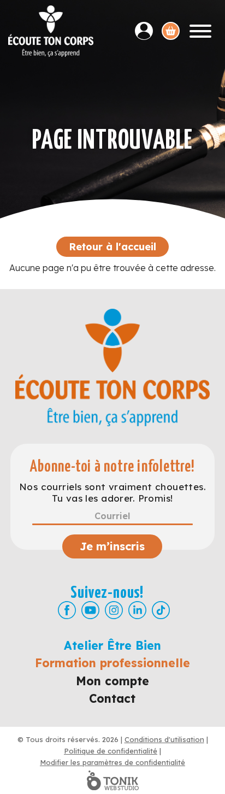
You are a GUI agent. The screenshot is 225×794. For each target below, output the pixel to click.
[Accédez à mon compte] (148, 30)
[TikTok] (161, 610)
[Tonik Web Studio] (112, 780)
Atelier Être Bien (112, 645)
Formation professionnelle (112, 663)
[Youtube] (90, 610)
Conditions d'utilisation (164, 739)
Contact (112, 698)
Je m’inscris (112, 546)
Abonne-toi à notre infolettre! (112, 467)
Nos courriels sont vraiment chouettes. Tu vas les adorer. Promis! (112, 492)
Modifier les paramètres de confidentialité (112, 762)
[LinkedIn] (137, 610)
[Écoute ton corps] (50, 31)
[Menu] (200, 31)
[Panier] (171, 31)
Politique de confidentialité (110, 750)
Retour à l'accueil (112, 246)
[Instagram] (114, 610)
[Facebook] (67, 610)
